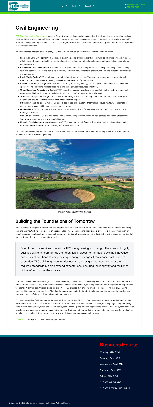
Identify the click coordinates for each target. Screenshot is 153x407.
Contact (88, 6)
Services (75, 6)
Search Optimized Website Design (54, 403)
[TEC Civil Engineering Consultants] (19, 6)
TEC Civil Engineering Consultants (31, 36)
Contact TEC (21, 319)
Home (63, 6)
